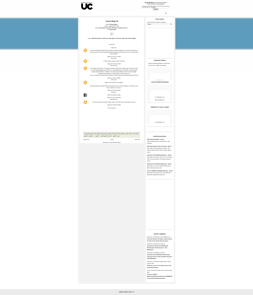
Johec (112, 58)
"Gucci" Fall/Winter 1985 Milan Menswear (157, 170)
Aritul (112, 92)
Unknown (112, 65)
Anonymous (150, 237)
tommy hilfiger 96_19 (165, 237)
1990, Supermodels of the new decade (157, 146)
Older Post (137, 139)
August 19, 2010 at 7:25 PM (114, 56)
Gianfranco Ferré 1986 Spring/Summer (157, 155)
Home (112, 139)
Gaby (112, 47)
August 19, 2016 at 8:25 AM (114, 104)
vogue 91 (162, 243)
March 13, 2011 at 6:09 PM (114, 90)
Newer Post (86, 139)
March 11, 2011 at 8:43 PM (114, 78)
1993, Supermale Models (153, 139)
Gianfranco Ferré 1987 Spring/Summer (157, 163)
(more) (148, 152)
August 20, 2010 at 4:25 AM (114, 63)
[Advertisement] (118, 13)
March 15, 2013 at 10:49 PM (114, 97)
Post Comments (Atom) (115, 142)
